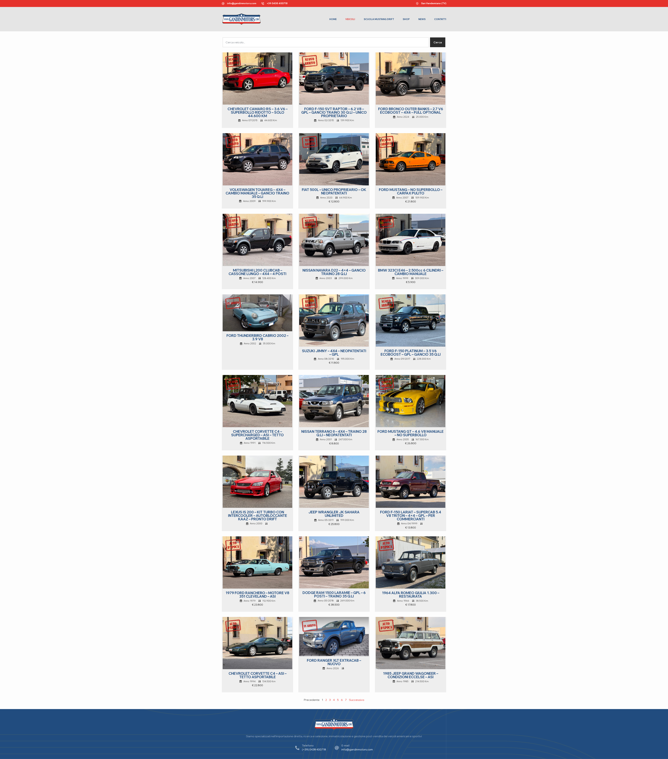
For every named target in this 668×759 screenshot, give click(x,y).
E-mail (345, 745)
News (422, 19)
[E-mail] (337, 748)
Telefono (308, 745)
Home (333, 19)
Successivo (356, 700)
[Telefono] (297, 748)
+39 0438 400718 (277, 3)
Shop (406, 19)
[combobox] (326, 42)
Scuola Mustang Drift (379, 19)
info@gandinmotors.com (241, 3)
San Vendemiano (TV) (433, 3)
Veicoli (350, 19)
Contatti (440, 19)
